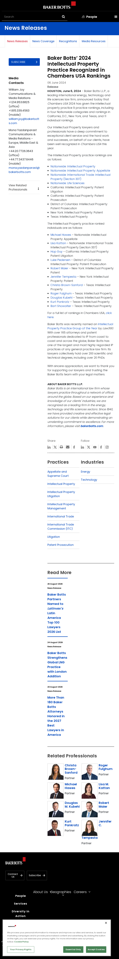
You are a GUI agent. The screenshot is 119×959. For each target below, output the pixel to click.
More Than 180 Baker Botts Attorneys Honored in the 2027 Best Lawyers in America (56, 716)
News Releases (17, 41)
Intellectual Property (61, 484)
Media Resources (94, 41)
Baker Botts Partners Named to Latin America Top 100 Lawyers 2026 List (56, 613)
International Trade (60, 516)
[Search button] (66, 16)
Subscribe (18, 62)
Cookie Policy (21, 941)
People (20, 896)
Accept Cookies (96, 949)
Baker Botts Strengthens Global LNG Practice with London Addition (57, 664)
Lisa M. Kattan (104, 786)
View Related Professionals (18, 187)
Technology (89, 480)
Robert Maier (59, 268)
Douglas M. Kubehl (72, 805)
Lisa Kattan (58, 243)
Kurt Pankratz (60, 302)
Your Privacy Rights (20, 949)
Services (20, 903)
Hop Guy (56, 251)
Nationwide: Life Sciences (67, 183)
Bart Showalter (61, 306)
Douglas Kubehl (61, 298)
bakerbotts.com (91, 426)
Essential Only (73, 949)
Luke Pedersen (60, 260)
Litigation (53, 537)
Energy (85, 472)
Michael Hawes (61, 235)
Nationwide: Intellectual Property (73, 166)
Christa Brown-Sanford (67, 285)
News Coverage (43, 41)
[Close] (106, 922)
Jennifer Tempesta (63, 277)
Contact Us (13, 875)
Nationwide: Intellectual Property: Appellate (80, 170)
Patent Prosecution (60, 545)
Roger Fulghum (61, 293)
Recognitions (68, 41)
